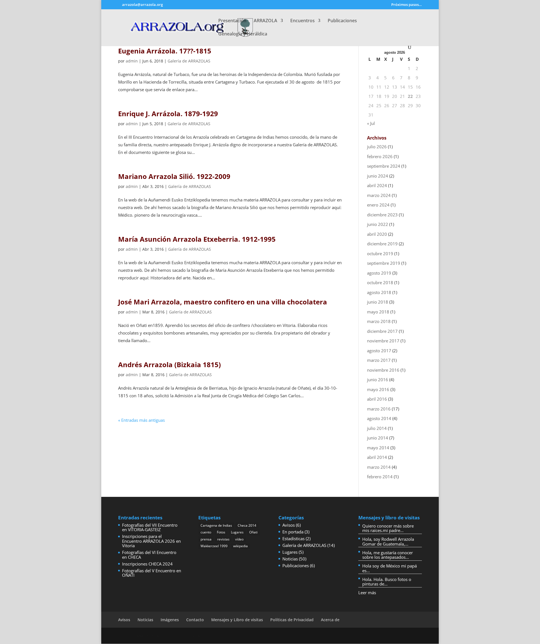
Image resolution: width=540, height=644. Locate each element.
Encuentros (302, 21)
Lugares (237, 532)
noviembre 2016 (383, 370)
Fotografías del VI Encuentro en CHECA (149, 554)
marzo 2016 (379, 409)
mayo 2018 (378, 312)
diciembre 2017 (382, 331)
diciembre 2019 (382, 243)
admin (132, 61)
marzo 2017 (379, 360)
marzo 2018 (379, 321)
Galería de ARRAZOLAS (189, 61)
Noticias (290, 559)
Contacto (195, 619)
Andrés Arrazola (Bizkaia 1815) (169, 364)
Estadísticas (293, 538)
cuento (206, 532)
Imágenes (170, 619)
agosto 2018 (379, 292)
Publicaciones (342, 21)
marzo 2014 (379, 467)
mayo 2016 (378, 389)
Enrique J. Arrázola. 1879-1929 (168, 113)
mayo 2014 (378, 447)
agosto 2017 (379, 350)
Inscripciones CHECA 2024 (147, 564)
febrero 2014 (380, 476)
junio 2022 (377, 224)
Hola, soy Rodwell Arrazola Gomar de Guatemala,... (388, 541)
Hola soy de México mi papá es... (389, 568)
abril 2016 (377, 399)
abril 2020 (377, 234)
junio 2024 (377, 176)
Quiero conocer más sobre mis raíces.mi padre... (388, 528)
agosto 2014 (379, 418)
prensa (206, 539)
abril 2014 (377, 457)
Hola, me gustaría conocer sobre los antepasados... (387, 555)
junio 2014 (377, 438)
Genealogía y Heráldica (242, 34)
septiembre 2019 (383, 263)
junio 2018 (377, 302)
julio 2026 (377, 146)
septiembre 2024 (383, 166)
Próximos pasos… (406, 5)
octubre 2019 (380, 253)
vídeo (239, 539)
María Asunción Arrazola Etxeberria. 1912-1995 (197, 239)
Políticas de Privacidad (292, 619)
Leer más (367, 592)
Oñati (253, 532)
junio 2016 (377, 379)
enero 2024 (378, 205)
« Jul (371, 123)
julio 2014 (377, 428)
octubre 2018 (380, 282)
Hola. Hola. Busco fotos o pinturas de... (386, 581)
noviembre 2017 (383, 341)
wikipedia (240, 546)
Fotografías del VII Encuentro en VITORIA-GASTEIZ (149, 527)
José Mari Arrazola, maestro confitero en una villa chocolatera (222, 301)
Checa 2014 (247, 525)
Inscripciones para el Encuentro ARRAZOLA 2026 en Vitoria (151, 540)
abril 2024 (377, 185)
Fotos (221, 532)
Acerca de (330, 619)
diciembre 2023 (382, 214)
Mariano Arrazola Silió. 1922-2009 (174, 176)
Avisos (288, 525)
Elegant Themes (148, 636)
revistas (223, 539)
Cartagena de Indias (216, 525)
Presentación (232, 21)
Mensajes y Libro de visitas (237, 619)
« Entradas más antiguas (141, 420)
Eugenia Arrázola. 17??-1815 (164, 50)
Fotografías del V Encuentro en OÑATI (151, 573)
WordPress (194, 636)
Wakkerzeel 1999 (214, 546)
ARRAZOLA (265, 21)
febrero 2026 (380, 156)
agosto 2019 (379, 273)
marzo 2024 (379, 195)
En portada (292, 532)
